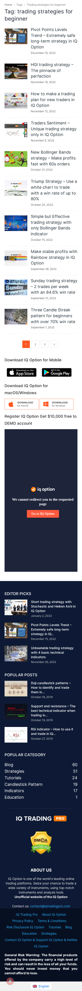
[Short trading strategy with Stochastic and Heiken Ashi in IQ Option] (16, 607)
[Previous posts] (54, 344)
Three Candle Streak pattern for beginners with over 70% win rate (53, 315)
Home (8, 4)
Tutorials (55, 927)
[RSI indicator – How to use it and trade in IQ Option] (16, 735)
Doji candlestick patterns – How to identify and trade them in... (51, 687)
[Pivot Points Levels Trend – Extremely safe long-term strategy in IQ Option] (16, 36)
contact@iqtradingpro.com (50, 906)
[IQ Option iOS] (22, 378)
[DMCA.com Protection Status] (41, 853)
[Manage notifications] (10, 981)
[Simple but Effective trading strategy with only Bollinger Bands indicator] (16, 223)
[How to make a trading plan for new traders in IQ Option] (16, 100)
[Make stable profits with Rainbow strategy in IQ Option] (16, 258)
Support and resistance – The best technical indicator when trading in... (53, 710)
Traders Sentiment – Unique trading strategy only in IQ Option (54, 129)
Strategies (48, 933)
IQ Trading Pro (27, 914)
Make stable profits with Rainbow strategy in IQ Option (54, 257)
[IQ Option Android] (57, 378)
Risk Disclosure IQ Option (25, 927)
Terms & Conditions (52, 921)
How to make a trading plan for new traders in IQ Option (53, 99)
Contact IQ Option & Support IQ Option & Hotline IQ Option (41, 943)
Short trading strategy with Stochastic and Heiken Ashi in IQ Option (53, 606)
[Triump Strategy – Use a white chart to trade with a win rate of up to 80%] (16, 188)
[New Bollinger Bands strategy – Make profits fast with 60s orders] (16, 159)
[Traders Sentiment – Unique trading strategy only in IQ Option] (16, 130)
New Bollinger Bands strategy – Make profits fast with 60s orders (53, 158)
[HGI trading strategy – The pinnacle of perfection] (16, 71)
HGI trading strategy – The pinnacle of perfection (52, 70)
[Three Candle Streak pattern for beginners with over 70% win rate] (16, 316)
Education (29, 933)
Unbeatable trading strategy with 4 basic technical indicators (52, 652)
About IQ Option (54, 914)
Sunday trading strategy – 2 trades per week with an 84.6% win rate (54, 286)
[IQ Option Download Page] (22, 408)
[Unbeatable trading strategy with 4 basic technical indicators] (16, 653)
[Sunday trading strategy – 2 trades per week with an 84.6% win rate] (16, 287)
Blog (68, 927)
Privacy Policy (22, 921)
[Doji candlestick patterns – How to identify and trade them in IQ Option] (16, 688)
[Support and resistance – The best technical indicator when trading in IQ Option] (16, 711)
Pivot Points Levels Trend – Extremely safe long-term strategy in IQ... (51, 629)
